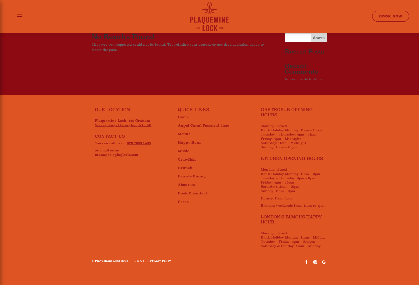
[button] (17, 16)
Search (319, 37)
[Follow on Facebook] (306, 262)
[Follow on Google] (323, 262)
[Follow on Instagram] (315, 262)
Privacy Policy (160, 260)
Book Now (390, 16)
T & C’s (139, 260)
